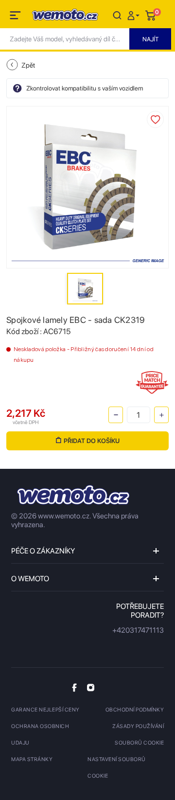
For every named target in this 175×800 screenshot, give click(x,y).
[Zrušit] (117, 14)
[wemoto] (73, 495)
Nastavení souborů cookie (117, 767)
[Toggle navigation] (16, 17)
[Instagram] (90, 687)
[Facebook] (74, 687)
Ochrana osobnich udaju (40, 734)
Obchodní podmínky (134, 710)
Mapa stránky (31, 759)
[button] (134, 14)
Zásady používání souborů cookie (138, 734)
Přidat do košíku (92, 440)
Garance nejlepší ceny (45, 710)
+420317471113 (138, 630)
